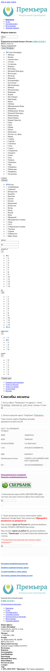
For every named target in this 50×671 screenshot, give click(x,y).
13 (9, 284)
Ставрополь (12, 151)
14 (9, 286)
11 (9, 279)
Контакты (9, 608)
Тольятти (11, 153)
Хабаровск (12, 167)
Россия (10, 185)
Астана (11, 62)
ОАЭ (10, 224)
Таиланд (11, 229)
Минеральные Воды (16, 106)
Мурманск (12, 108)
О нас (8, 22)
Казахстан (12, 206)
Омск (10, 123)
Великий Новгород (15, 71)
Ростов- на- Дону (15, 134)
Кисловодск (13, 97)
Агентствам (10, 389)
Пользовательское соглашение (13, 475)
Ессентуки (12, 83)
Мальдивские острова (16, 220)
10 (9, 277)
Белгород (11, 69)
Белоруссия (12, 192)
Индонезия (12, 203)
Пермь (10, 127)
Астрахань (12, 64)
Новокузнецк (13, 116)
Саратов (11, 141)
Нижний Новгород (15, 113)
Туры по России (12, 385)
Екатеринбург (13, 80)
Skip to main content (8, 2)
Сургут (11, 148)
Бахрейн (11, 194)
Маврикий (12, 217)
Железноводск (13, 85)
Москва (11, 55)
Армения (11, 189)
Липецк (11, 104)
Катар (10, 208)
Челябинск (12, 172)
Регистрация (11, 26)
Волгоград (12, 73)
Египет (11, 201)
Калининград (13, 90)
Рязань (10, 137)
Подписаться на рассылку (11, 604)
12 (9, 281)
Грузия (10, 199)
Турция (11, 231)
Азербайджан (13, 187)
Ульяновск (12, 162)
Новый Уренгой (14, 120)
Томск (10, 155)
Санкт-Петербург (15, 52)
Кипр (10, 210)
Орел (10, 125)
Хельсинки (12, 174)
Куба (10, 215)
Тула (10, 158)
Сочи (10, 146)
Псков (10, 130)
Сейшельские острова (16, 227)
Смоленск (12, 144)
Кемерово (12, 92)
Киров (10, 94)
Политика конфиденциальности (14, 477)
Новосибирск (13, 118)
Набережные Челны (16, 111)
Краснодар (12, 99)
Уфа (9, 165)
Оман (10, 222)
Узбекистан (12, 234)
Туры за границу (12, 387)
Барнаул (11, 66)
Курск (10, 101)
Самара (11, 139)
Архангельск (13, 59)
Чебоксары (12, 169)
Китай (10, 213)
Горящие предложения (14, 382)
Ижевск (11, 87)
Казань (10, 57)
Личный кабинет (12, 28)
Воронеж (11, 78)
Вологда (11, 76)
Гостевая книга (12, 24)
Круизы (9, 391)
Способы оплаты (12, 614)
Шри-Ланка (12, 236)
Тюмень (11, 160)
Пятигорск (12, 132)
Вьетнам (11, 196)
